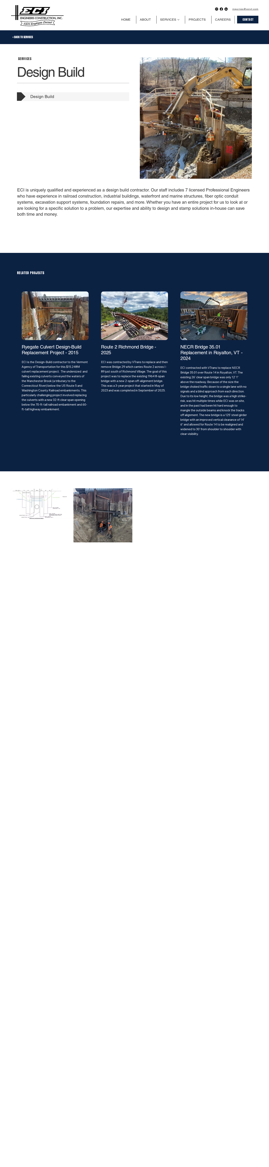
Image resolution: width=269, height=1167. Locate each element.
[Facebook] (221, 9)
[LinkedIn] (226, 9)
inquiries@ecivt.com (245, 9)
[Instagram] (216, 9)
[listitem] (55, 370)
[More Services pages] (178, 20)
